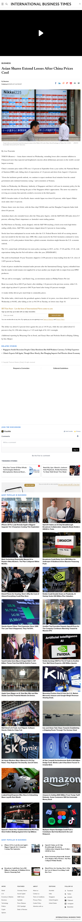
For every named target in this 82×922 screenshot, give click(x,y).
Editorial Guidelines (60, 368)
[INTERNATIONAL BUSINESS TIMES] (41, 4)
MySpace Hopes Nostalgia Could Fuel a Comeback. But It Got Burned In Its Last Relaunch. (58, 832)
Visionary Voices (22, 890)
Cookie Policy (37, 903)
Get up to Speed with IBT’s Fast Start (69, 484)
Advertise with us (38, 906)
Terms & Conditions (38, 897)
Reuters (6, 81)
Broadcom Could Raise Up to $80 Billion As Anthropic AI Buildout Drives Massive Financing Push (61, 562)
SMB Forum (20, 897)
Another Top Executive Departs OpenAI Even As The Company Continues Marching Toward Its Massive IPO (61, 629)
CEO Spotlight (21, 906)
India (50, 893)
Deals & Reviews (22, 909)
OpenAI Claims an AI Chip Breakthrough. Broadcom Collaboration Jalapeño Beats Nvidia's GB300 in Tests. (61, 527)
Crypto (3, 909)
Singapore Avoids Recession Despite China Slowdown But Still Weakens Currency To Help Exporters (41, 350)
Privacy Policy (60, 319)
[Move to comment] (78, 83)
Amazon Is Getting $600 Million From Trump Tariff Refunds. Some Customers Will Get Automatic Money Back (61, 797)
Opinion (4, 912)
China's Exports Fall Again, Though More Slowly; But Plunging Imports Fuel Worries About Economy (41, 353)
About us (35, 890)
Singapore (52, 897)
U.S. (3, 893)
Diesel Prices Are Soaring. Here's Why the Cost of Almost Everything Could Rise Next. (57, 870)
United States (53, 903)
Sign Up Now (30, 485)
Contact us (36, 893)
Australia (51, 890)
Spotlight (19, 900)
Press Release (21, 903)
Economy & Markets (7, 897)
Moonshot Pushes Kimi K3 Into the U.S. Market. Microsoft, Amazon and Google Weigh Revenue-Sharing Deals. (61, 695)
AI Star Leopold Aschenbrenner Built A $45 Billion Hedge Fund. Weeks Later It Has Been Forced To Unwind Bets (61, 763)
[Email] (75, 83)
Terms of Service (48, 319)
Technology (5, 903)
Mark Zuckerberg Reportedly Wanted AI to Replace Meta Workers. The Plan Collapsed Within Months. (20, 562)
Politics (4, 906)
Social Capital (21, 893)
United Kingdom (53, 900)
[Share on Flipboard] (67, 83)
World (3, 890)
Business (4, 900)
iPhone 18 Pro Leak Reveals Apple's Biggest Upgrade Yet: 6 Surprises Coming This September (16, 847)
